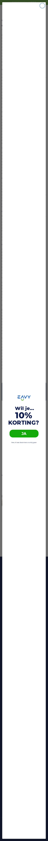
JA (24, 433)
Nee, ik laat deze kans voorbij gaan (24, 442)
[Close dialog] (42, 5)
